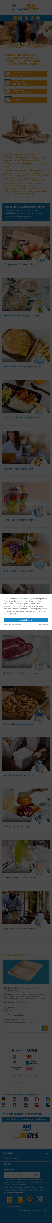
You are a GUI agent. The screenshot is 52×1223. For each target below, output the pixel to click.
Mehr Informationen (12, 614)
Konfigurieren (43, 624)
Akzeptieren (26, 620)
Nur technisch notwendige (12, 624)
